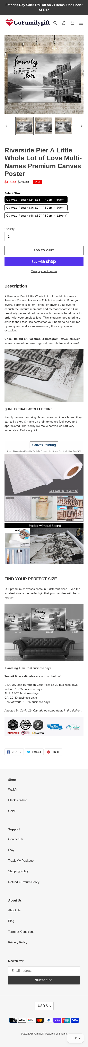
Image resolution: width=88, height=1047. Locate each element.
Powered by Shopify (56, 1033)
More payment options (44, 271)
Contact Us (15, 839)
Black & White (17, 800)
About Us (14, 910)
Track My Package (21, 860)
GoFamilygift (37, 1033)
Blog (11, 921)
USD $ (43, 1006)
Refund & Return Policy (23, 882)
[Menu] (81, 22)
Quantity (10, 228)
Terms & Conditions (21, 931)
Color (11, 811)
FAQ (11, 849)
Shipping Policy (18, 871)
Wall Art (13, 789)
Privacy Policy (17, 942)
